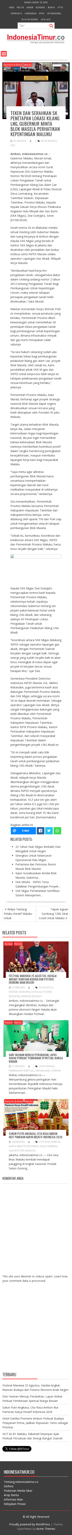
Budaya (51, 7)
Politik (20, 7)
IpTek (60, 7)
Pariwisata (16, 13)
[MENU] (4, 54)
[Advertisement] (36, 1330)
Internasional (54, 13)
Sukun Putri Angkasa (22, 1150)
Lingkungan (31, 13)
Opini (41, 13)
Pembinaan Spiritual (21, 1070)
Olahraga (40, 7)
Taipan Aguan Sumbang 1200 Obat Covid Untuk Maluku (53, 913)
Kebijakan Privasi (15, 1504)
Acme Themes (45, 1529)
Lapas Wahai (46, 1066)
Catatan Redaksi (30, 19)
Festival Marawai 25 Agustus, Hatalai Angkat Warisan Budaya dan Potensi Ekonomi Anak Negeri (33, 979)
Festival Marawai (19, 992)
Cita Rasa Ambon (49, 1141)
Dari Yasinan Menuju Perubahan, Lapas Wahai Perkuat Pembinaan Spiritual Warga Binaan (36, 1057)
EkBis (11, 7)
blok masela (49, 141)
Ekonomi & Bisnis (13, 64)
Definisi (8, 1486)
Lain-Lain (45, 19)
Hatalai (36, 992)
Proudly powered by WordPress (29, 1524)
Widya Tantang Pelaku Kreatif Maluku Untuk (18, 913)
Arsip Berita (11, 1495)
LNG (12, 145)
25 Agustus (46, 987)
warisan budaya (31, 996)
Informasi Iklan (13, 1499)
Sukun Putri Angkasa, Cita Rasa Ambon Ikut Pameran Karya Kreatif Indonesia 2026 (35, 1135)
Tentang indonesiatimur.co (21, 1482)
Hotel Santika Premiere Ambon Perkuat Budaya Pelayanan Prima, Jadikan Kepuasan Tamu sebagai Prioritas (35, 1423)
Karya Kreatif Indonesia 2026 (27, 1146)
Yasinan (56, 1070)
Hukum (30, 7)
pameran (51, 1146)
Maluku (28, 64)
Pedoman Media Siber (18, 1491)
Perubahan (42, 1070)
